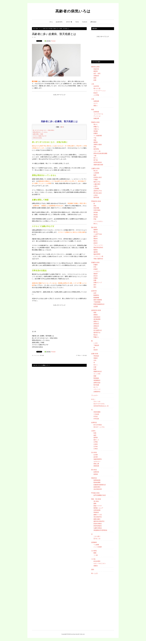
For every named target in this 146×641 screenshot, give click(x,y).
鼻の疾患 (94, 469)
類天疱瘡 (42, 355)
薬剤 (92, 569)
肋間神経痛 (97, 480)
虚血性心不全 (98, 190)
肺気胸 (96, 217)
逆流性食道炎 (98, 162)
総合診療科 (97, 561)
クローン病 (97, 151)
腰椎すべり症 (98, 514)
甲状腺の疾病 (95, 493)
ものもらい (97, 461)
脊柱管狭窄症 (98, 517)
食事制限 (96, 101)
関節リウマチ (98, 506)
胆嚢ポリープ (98, 282)
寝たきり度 (97, 88)
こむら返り (97, 536)
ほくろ (96, 387)
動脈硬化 (96, 295)
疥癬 (95, 367)
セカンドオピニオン (100, 563)
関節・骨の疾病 (96, 499)
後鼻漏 (96, 474)
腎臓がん (96, 337)
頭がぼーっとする (99, 427)
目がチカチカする (99, 404)
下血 (95, 138)
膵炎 (95, 147)
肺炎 (95, 206)
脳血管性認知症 (98, 247)
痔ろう (96, 365)
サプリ (96, 103)
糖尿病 (96, 71)
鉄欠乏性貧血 (98, 425)
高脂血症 (96, 75)
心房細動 (96, 188)
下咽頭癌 (96, 345)
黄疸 (95, 287)
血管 (95, 293)
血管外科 (94, 291)
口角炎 (96, 448)
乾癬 (95, 369)
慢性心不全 (97, 182)
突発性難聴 (97, 412)
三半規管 (96, 414)
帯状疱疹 (96, 356)
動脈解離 (96, 297)
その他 (93, 559)
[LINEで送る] (47, 41)
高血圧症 (96, 69)
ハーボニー (97, 271)
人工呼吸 (96, 95)
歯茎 (95, 435)
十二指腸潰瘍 (98, 135)
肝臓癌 (96, 264)
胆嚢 (95, 280)
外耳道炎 (96, 418)
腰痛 (95, 503)
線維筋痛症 (97, 487)
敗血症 (96, 93)
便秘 (95, 140)
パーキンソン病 (98, 256)
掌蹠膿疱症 (97, 380)
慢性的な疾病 (95, 66)
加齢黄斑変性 (98, 459)
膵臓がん (96, 126)
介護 (92, 99)
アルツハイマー (98, 245)
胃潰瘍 (96, 131)
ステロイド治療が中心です (39, 136)
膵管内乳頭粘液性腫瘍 (100, 153)
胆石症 (96, 276)
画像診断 (96, 118)
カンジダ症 (97, 374)
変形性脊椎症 (98, 523)
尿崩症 (96, 328)
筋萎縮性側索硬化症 (100, 484)
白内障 (96, 455)
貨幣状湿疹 (97, 382)
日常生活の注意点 (37, 137)
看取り (96, 105)
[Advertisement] (59, 106)
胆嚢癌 (96, 133)
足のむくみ (97, 538)
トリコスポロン (98, 221)
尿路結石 (96, 326)
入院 (92, 84)
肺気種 (96, 212)
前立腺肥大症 (98, 330)
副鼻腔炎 (96, 472)
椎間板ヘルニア (98, 508)
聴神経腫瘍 (97, 482)
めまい (93, 399)
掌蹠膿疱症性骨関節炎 (100, 530)
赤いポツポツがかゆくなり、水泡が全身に (43, 130)
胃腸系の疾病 (95, 122)
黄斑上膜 (96, 463)
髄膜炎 (96, 250)
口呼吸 (96, 442)
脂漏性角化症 (98, 371)
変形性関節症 (98, 526)
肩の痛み (96, 501)
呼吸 (95, 219)
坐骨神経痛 (97, 510)
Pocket (53, 41)
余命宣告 (96, 86)
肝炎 (95, 267)
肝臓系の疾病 (95, 262)
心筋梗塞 (96, 173)
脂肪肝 (96, 273)
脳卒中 (96, 236)
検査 (92, 109)
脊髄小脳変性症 (98, 258)
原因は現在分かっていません (40, 132)
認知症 (96, 243)
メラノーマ (97, 389)
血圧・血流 (97, 73)
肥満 (95, 78)
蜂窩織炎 (96, 378)
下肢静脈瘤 (97, 302)
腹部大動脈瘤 (98, 300)
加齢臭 (96, 565)
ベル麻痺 (96, 544)
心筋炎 (96, 195)
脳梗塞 (96, 229)
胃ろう (96, 158)
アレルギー (94, 395)
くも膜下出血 (98, 234)
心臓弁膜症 (97, 184)
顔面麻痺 (94, 542)
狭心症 (96, 170)
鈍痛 (95, 80)
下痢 (95, 155)
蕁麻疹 (96, 358)
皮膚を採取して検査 (38, 134)
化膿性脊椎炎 (98, 528)
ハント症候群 (98, 547)
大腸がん (96, 129)
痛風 (95, 312)
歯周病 (96, 437)
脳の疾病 (94, 227)
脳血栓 (96, 238)
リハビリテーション (100, 90)
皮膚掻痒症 (97, 391)
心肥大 (96, 186)
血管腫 (96, 306)
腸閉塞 (96, 142)
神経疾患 (94, 478)
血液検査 (96, 111)
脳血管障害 (97, 254)
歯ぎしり (96, 440)
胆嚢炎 (96, 278)
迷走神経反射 (98, 489)
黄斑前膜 (96, 466)
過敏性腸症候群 (98, 164)
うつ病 (96, 555)
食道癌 (96, 350)
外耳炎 (96, 416)
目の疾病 (94, 452)
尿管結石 (96, 323)
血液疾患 (94, 422)
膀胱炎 (96, 315)
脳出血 (96, 232)
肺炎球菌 (96, 208)
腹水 (95, 285)
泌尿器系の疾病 (96, 310)
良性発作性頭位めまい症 (101, 406)
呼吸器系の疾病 (96, 201)
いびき (96, 343)
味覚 (95, 433)
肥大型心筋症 (98, 193)
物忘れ (96, 241)
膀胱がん (96, 321)
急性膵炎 (96, 149)
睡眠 (95, 553)
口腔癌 (96, 444)
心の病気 (94, 550)
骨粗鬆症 (96, 512)
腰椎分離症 (97, 519)
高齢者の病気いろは (73, 11)
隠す (62, 127)
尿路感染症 (97, 317)
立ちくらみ (97, 401)
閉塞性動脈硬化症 (99, 304)
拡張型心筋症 (98, 177)
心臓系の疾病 (95, 168)
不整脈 (96, 179)
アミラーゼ (97, 116)
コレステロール (98, 114)
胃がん (96, 124)
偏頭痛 (96, 252)
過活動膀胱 (97, 319)
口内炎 (96, 446)
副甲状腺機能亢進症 (100, 495)
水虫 (95, 360)
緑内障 (96, 457)
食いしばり (94, 573)
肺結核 (96, 214)
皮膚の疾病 (94, 353)
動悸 (95, 175)
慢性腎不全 (97, 332)
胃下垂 (96, 160)
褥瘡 (95, 376)
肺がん (96, 223)
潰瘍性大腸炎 (98, 144)
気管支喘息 (97, 210)
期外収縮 (96, 197)
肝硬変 (96, 269)
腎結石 (96, 335)
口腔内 (93, 431)
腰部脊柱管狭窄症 (99, 521)
